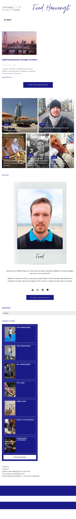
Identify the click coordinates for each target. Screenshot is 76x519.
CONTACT (5, 469)
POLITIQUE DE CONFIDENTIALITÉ (13, 474)
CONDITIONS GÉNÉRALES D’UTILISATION (16, 471)
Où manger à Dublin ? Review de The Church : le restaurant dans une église (14, 163)
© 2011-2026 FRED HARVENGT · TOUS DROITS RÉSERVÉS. (21, 476)
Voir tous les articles (38, 85)
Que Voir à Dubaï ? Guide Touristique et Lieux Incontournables (59, 163)
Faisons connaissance (40, 297)
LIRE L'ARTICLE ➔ (7, 77)
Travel (6, 124)
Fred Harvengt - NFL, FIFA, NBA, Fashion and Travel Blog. (42, 504)
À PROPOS (5, 467)
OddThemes (39, 506)
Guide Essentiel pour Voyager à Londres (19, 59)
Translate (16, 10)
